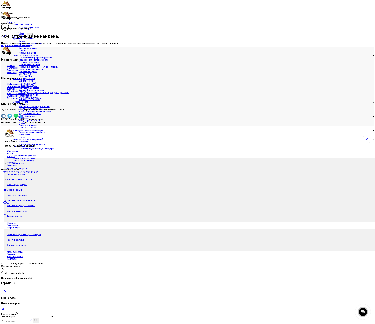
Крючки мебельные (28, 48)
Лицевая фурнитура (16, 174)
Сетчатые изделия (28, 71)
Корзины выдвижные (29, 88)
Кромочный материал (17, 169)
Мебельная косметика (30, 113)
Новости (11, 223)
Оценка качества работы (19, 96)
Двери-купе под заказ (24, 158)
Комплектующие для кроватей (21, 206)
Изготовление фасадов (24, 156)
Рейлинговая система (29, 99)
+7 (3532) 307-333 (10, 172)
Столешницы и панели (30, 27)
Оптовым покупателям (18, 86)
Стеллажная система (29, 64)
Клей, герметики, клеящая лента (35, 111)
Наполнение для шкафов (31, 69)
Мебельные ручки (27, 53)
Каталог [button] (11, 156)
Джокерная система (29, 62)
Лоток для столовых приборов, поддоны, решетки (44, 92)
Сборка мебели (14, 190)
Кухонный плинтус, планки (31, 90)
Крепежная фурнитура (17, 195)
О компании (12, 70)
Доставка (11, 89)
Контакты (11, 165)
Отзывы (11, 254)
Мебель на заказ (15, 252)
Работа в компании (16, 93)
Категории (12, 68)
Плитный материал (15, 164)
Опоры (22, 50)
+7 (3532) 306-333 (29, 172)
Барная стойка (26, 81)
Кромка (22, 41)
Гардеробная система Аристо (33, 60)
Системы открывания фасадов (21, 200)
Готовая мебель (14, 216)
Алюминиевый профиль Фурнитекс (36, 57)
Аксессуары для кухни (17, 185)
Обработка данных (16, 91)
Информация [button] (13, 227)
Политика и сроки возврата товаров (24, 98)
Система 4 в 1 (25, 74)
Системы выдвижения (17, 211)
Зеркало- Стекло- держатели (34, 106)
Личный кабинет (15, 256)
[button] (2, 269)
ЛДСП (22, 32)
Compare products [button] (14, 273)
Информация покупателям (20, 84)
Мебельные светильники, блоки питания (38, 67)
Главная (11, 65)
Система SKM (25, 76)
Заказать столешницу (23, 160)
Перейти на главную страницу (16, 45)
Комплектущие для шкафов (19, 179)
